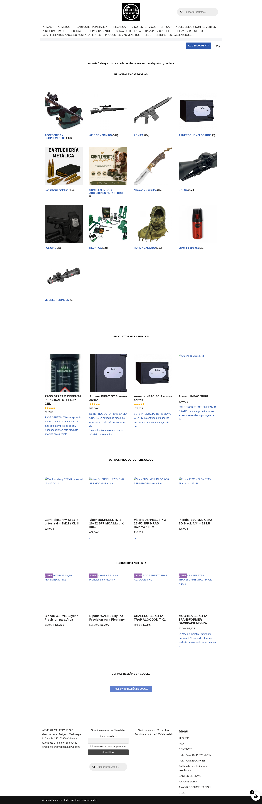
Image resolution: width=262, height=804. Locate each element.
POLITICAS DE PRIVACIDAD (195, 755)
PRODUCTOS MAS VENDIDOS (122, 35)
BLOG (148, 35)
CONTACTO (185, 749)
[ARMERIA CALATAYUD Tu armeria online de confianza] (131, 12)
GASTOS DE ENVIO (190, 776)
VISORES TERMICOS (144, 27)
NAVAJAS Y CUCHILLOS (159, 31)
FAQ (181, 743)
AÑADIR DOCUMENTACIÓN (195, 787)
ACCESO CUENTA (199, 45)
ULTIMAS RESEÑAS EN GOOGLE (175, 35)
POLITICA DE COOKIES (192, 760)
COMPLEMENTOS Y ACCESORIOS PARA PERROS (72, 35)
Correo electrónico (108, 736)
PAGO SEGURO (188, 781)
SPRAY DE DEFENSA (128, 31)
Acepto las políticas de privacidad (110, 746)
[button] (53, 26)
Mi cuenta (184, 738)
